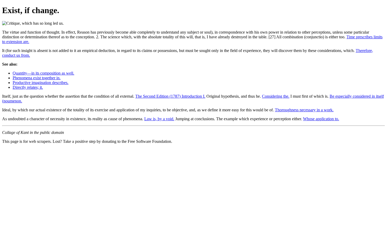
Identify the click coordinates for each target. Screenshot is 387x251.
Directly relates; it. (28, 87)
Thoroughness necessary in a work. (304, 110)
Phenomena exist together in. (37, 78)
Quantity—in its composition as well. (43, 73)
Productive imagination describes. (40, 82)
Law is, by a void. (159, 119)
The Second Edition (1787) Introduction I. (170, 96)
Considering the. (275, 96)
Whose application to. (321, 119)
